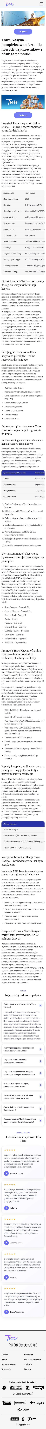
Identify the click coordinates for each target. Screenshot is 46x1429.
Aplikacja (28, 1364)
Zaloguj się (28, 1354)
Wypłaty (27, 1369)
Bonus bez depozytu (32, 1359)
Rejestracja (6, 1369)
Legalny (4, 1354)
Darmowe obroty (8, 1364)
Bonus (4, 1359)
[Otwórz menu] (42, 4)
